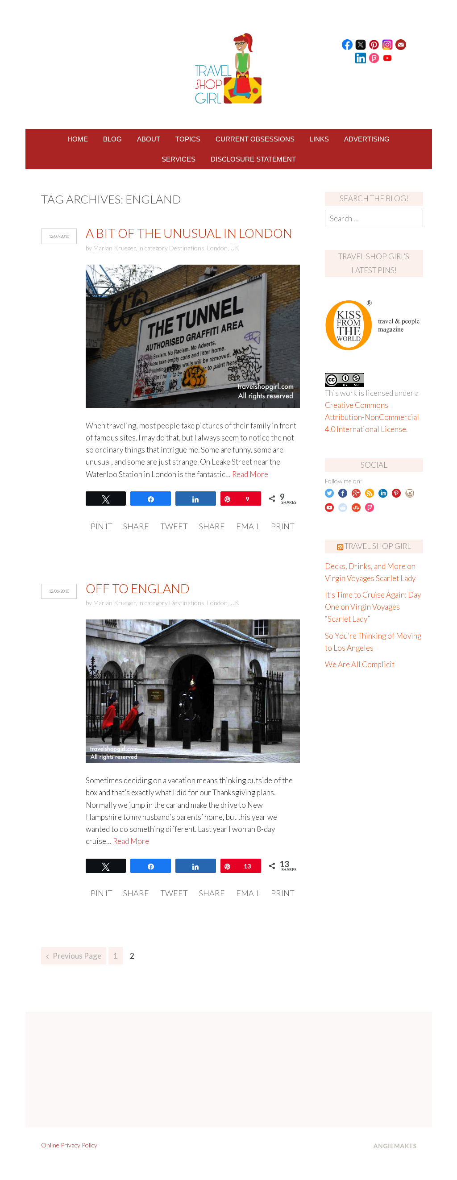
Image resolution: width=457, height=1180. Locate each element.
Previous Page (77, 955)
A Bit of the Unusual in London (189, 233)
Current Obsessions (255, 139)
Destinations (186, 248)
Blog (112, 139)
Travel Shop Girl (378, 546)
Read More (250, 474)
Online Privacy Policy (69, 1145)
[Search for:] (374, 218)
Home (77, 139)
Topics (187, 139)
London (217, 248)
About (148, 139)
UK (234, 248)
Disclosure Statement (253, 159)
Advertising (367, 139)
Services (178, 159)
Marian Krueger (114, 248)
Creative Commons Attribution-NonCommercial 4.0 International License (372, 417)
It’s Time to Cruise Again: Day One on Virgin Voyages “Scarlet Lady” (373, 606)
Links (319, 139)
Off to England (138, 588)
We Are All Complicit (360, 664)
